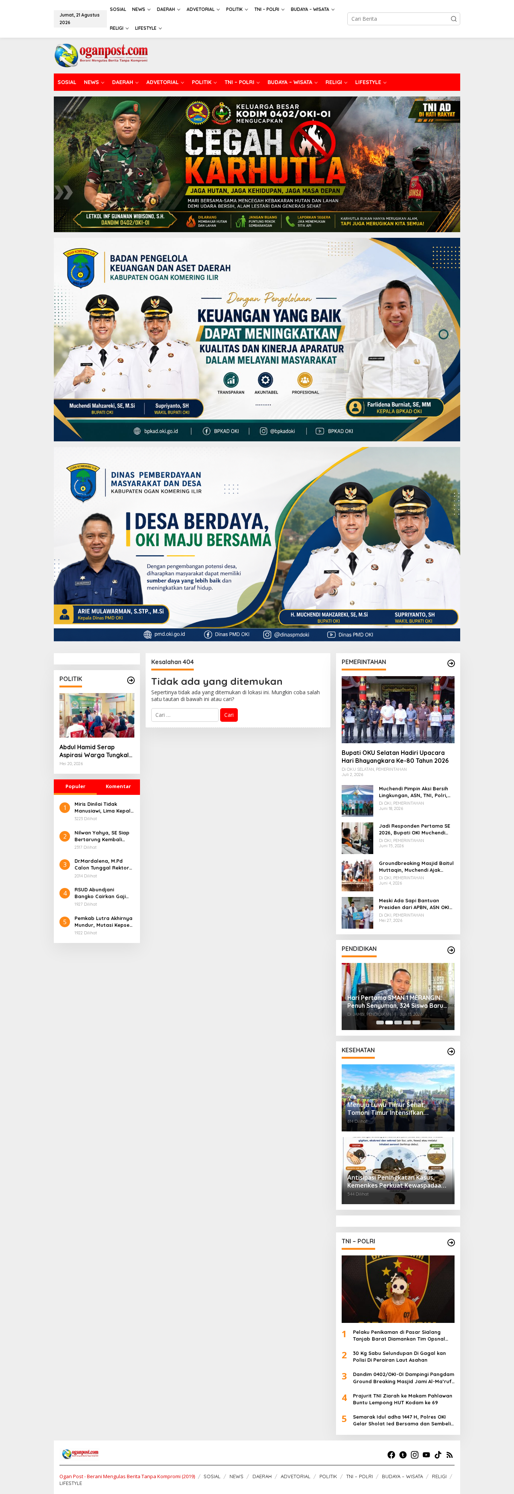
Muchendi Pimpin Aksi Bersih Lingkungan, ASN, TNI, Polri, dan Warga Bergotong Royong (413, 792)
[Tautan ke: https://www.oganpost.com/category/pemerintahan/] (451, 663)
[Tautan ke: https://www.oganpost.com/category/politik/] (130, 680)
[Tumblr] (403, 1455)
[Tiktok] (438, 1455)
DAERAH (262, 1476)
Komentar (118, 786)
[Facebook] (391, 1455)
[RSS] (450, 1455)
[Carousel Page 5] (416, 1022)
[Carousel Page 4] (407, 1022)
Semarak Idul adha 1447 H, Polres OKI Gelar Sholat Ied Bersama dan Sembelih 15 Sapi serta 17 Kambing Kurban (403, 1420)
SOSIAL (212, 1476)
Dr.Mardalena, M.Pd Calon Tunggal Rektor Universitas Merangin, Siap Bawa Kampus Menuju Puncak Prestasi (104, 864)
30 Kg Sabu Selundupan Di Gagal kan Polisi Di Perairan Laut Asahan (399, 1356)
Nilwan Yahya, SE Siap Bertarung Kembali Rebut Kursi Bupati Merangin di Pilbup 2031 (104, 836)
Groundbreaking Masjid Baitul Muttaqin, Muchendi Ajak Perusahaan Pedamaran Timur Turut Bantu (416, 866)
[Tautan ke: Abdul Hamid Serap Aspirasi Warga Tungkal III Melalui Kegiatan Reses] (96, 715)
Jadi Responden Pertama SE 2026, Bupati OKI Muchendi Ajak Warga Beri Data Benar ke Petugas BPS (414, 829)
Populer (75, 786)
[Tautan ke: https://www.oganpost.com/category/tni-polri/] (451, 1242)
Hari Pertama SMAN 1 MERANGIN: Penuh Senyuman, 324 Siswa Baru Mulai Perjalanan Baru (382, 1002)
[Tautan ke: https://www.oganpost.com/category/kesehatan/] (451, 1051)
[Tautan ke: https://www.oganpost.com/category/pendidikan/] (451, 950)
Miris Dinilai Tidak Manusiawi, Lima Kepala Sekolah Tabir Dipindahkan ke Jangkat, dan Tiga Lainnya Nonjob (104, 807)
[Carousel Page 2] (389, 1022)
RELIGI (439, 1476)
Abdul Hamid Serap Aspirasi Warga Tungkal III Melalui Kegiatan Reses (96, 751)
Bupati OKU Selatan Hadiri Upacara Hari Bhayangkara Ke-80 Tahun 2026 (395, 756)
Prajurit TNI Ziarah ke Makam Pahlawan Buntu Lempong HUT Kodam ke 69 (402, 1399)
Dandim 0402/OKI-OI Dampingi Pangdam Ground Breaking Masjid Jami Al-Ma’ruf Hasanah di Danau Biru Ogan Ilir (403, 1377)
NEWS (236, 1476)
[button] (453, 18)
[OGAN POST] (101, 54)
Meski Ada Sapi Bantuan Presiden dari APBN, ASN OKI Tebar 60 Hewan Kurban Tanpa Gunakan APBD (414, 904)
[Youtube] (426, 1455)
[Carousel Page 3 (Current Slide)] (398, 1022)
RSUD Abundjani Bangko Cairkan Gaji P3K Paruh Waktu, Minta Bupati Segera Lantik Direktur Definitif (104, 893)
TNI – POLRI (359, 1476)
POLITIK (328, 1476)
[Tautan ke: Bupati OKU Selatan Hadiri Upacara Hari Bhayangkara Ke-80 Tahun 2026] (398, 709)
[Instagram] (415, 1455)
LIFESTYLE (70, 1483)
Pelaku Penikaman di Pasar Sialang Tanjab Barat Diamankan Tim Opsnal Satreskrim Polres (399, 1335)
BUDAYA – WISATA (402, 1476)
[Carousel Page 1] (380, 1022)
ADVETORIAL (295, 1476)
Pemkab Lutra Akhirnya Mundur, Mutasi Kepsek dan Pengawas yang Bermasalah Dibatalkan (104, 921)
